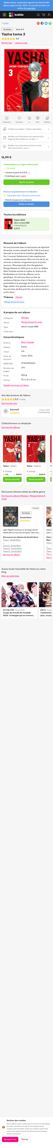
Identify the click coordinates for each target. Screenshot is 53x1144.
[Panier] (43, 14)
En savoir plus (29, 8)
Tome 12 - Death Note (12, 548)
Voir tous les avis (9, 403)
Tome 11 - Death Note (12, 546)
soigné (23, 176)
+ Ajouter (18, 297)
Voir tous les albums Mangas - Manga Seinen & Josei (23, 497)
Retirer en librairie (26, 204)
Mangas (25, 317)
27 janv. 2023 (44, 410)
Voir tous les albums (10, 427)
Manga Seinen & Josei (31, 322)
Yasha (6, 23)
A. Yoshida (7, 471)
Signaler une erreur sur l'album (16, 385)
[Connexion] (49, 14)
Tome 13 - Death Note (12, 551)
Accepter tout (10, 1139)
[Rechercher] (38, 14)
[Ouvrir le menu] (4, 14)
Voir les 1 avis (6, 43)
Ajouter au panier (26, 182)
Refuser (24, 1139)
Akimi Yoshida (27, 342)
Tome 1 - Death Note (11, 540)
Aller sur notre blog (10, 576)
